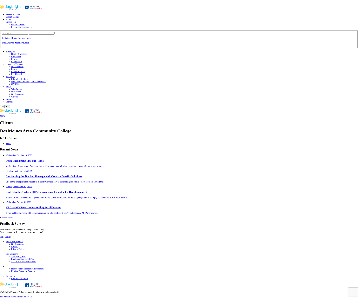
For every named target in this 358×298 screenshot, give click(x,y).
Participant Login (9, 38)
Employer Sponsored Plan (22, 259)
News (8, 99)
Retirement (16, 56)
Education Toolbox (19, 79)
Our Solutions (17, 66)
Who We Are (17, 89)
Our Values (16, 91)
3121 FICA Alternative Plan (23, 261)
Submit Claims (12, 17)
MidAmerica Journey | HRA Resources (28, 81)
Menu (2, 116)
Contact (9, 102)
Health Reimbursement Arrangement (27, 269)
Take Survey (5, 237)
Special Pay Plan (18, 256)
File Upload (16, 61)
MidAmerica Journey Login (15, 43)
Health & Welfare (19, 54)
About (8, 86)
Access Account (13, 14)
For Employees (18, 24)
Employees (10, 51)
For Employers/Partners (21, 27)
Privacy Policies (18, 249)
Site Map (4, 296)
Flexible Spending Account (23, 271)
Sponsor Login (24, 38)
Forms (8, 19)
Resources (10, 76)
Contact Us (27, 296)
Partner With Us (18, 71)
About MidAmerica (14, 241)
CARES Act (16, 84)
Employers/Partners (14, 64)
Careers (14, 97)
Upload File (11, 22)
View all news (6, 217)
